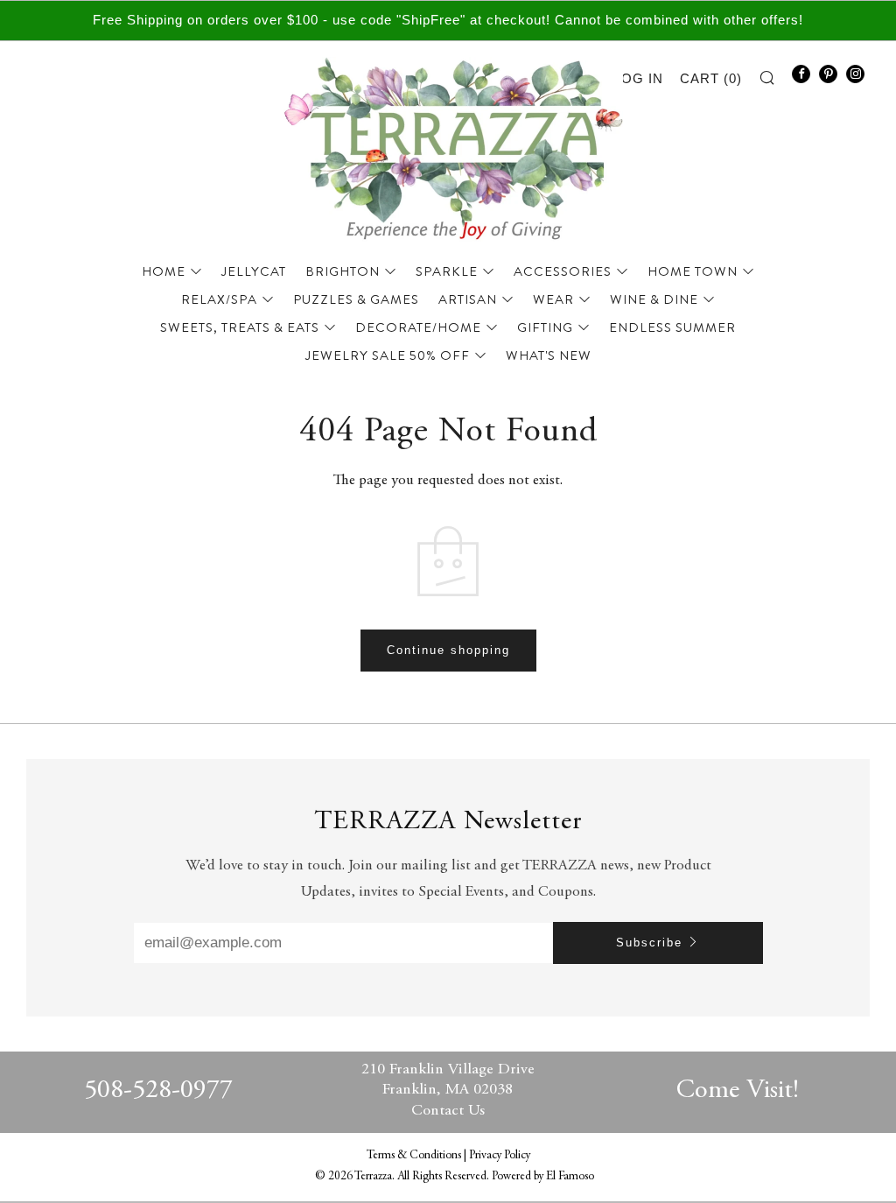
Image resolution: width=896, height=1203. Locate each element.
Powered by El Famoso (543, 1177)
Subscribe (649, 942)
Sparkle (447, 271)
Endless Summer (672, 327)
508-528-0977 (158, 1091)
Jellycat (253, 271)
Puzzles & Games (356, 299)
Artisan (467, 299)
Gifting (545, 327)
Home (164, 271)
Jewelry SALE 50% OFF (387, 355)
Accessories (563, 271)
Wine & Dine (654, 299)
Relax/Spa (219, 299)
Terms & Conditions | (418, 1156)
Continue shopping (448, 650)
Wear (553, 299)
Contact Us (448, 1111)
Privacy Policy (499, 1156)
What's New (549, 355)
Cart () (711, 78)
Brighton (342, 271)
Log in (638, 78)
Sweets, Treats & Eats (239, 327)
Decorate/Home (418, 327)
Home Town (693, 271)
